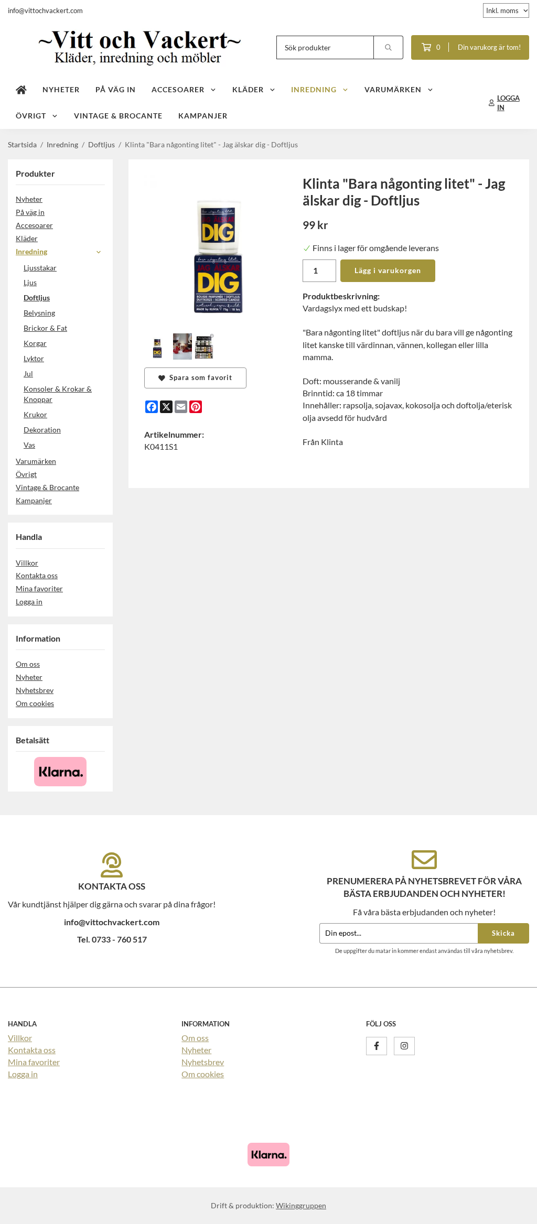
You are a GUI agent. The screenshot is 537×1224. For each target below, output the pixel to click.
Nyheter (61, 89)
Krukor (35, 414)
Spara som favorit (198, 377)
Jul (28, 373)
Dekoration (42, 429)
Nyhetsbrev (34, 690)
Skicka (503, 933)
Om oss (28, 663)
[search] (388, 47)
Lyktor (34, 358)
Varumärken (393, 89)
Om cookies (35, 703)
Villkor (27, 562)
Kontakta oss (37, 575)
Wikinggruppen (301, 1205)
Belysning (39, 312)
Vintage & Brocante (118, 115)
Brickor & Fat (45, 327)
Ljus (30, 282)
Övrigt (31, 115)
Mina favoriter (39, 588)
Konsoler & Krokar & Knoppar (58, 394)
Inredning (314, 89)
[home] (21, 90)
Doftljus (37, 297)
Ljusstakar (40, 267)
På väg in (115, 89)
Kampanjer (203, 115)
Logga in (29, 601)
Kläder (248, 89)
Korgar (35, 343)
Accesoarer (178, 89)
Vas (29, 444)
